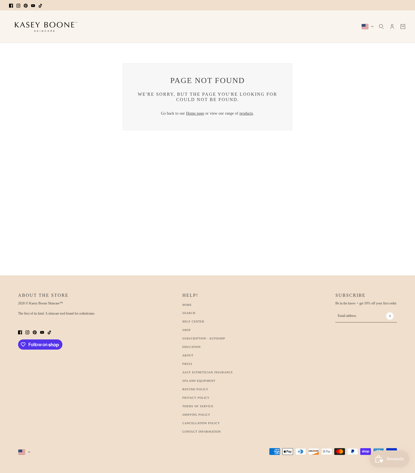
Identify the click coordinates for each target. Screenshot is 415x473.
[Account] (392, 26)
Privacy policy (195, 397)
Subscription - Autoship (203, 338)
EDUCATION (191, 346)
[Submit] (390, 316)
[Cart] (403, 26)
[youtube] (33, 5)
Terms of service (197, 406)
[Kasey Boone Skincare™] (44, 26)
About (187, 355)
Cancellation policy (201, 423)
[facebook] (11, 5)
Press (187, 363)
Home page (195, 113)
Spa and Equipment (198, 380)
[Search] (381, 26)
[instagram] (18, 5)
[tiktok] (40, 5)
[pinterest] (25, 5)
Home (187, 304)
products (246, 113)
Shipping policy (196, 414)
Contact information (201, 431)
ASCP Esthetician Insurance (207, 372)
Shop (186, 330)
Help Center (193, 321)
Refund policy (195, 389)
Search (188, 313)
